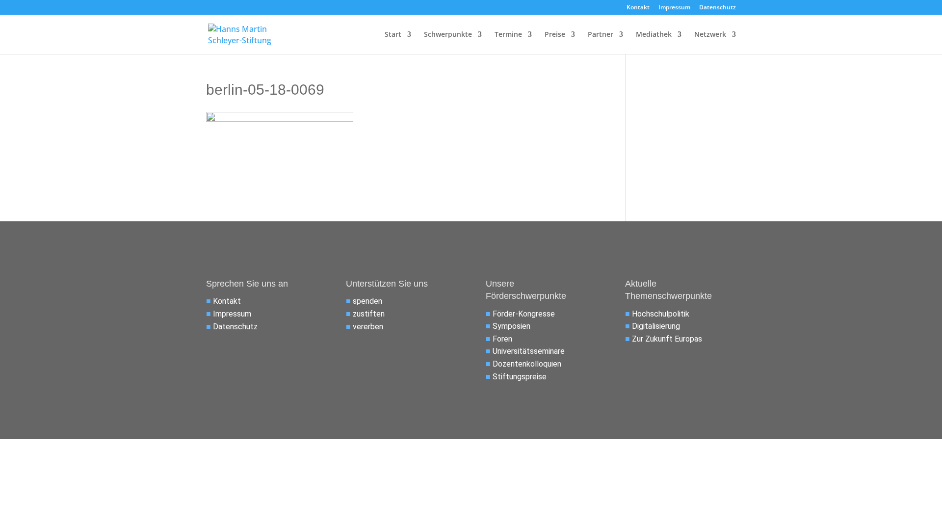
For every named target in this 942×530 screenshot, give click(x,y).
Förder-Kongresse (524, 313)
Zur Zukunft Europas (667, 339)
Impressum (674, 7)
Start (393, 35)
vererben (368, 326)
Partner (600, 35)
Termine (508, 35)
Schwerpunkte (448, 35)
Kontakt (638, 7)
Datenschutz (717, 7)
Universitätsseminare (529, 351)
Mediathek (654, 35)
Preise (555, 35)
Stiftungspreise (520, 376)
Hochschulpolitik (660, 313)
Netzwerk (710, 35)
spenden (367, 301)
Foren (502, 339)
